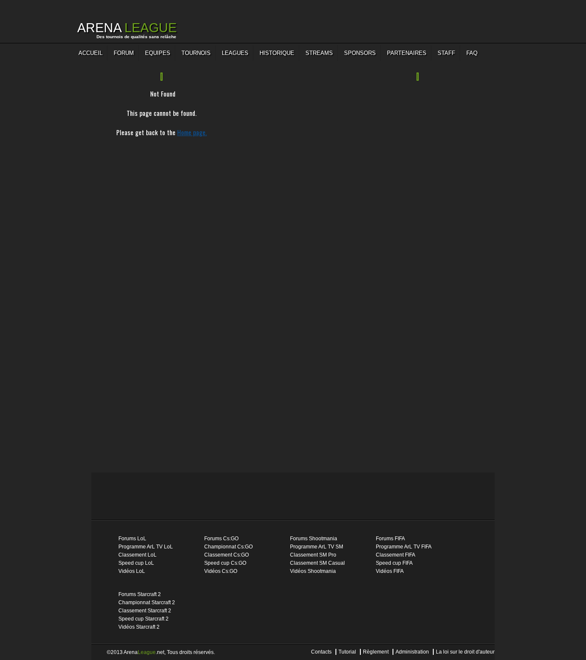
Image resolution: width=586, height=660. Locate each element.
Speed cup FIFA (394, 563)
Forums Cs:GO (221, 539)
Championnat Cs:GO (228, 547)
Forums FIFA (390, 539)
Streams (319, 53)
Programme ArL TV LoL (145, 547)
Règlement (376, 652)
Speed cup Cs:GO (225, 563)
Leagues (235, 53)
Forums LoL (132, 539)
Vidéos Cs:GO (220, 571)
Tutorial (347, 652)
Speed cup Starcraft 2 (143, 619)
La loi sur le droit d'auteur (465, 652)
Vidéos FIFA (390, 571)
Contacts (321, 652)
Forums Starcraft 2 (139, 594)
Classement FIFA (395, 555)
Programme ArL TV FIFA (404, 547)
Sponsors (360, 53)
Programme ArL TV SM (316, 547)
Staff (446, 53)
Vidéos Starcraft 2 (139, 627)
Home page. (192, 132)
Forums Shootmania (313, 539)
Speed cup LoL (136, 563)
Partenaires (406, 53)
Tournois (196, 53)
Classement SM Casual (317, 563)
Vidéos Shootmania (313, 571)
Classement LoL (137, 555)
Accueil (91, 53)
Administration (412, 652)
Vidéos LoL (131, 571)
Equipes (157, 53)
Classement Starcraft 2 (144, 611)
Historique (277, 53)
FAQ (471, 53)
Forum (124, 53)
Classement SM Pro (313, 555)
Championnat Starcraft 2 (146, 602)
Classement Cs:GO (226, 555)
